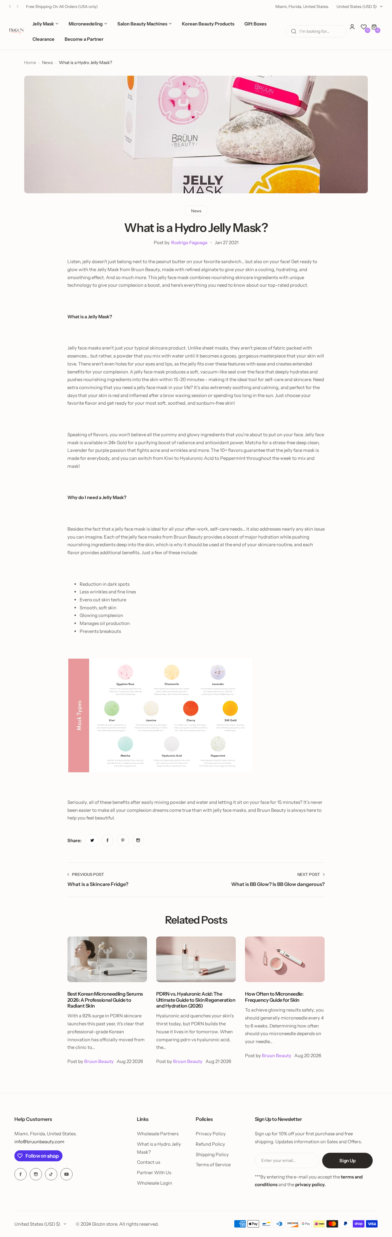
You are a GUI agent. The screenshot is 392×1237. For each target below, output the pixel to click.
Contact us (148, 1162)
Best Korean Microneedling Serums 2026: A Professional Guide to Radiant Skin (105, 1000)
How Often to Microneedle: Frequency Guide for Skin (274, 997)
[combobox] (316, 31)
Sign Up (347, 1160)
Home (30, 62)
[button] (10, 6)
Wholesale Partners (158, 1134)
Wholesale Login (154, 1183)
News (47, 62)
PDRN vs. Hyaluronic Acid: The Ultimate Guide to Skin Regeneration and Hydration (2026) (195, 1000)
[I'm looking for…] (293, 31)
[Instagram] (36, 1174)
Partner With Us (154, 1172)
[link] (92, 840)
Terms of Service (213, 1164)
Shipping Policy (212, 1154)
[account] (355, 29)
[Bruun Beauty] (16, 31)
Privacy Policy (211, 1134)
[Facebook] (20, 1174)
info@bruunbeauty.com (39, 1141)
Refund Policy (210, 1144)
